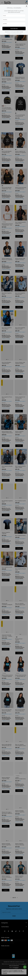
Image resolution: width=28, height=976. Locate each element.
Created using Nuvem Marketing (14, 33)
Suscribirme (14, 28)
